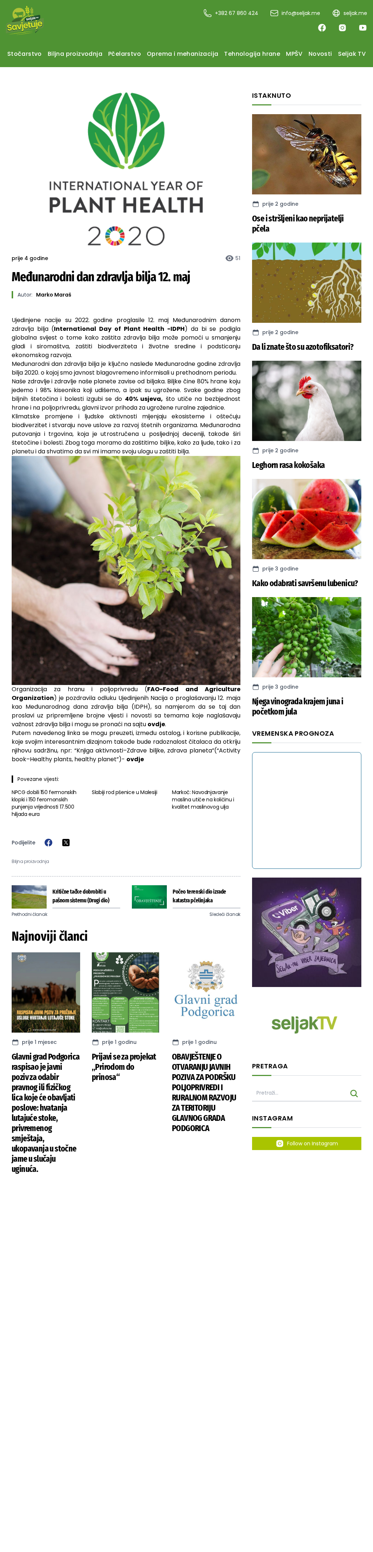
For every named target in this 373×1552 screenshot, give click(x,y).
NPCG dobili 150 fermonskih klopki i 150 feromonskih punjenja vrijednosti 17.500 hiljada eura (44, 803)
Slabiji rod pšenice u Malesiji (124, 792)
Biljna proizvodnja (30, 861)
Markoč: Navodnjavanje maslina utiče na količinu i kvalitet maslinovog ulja (203, 799)
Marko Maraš (53, 294)
